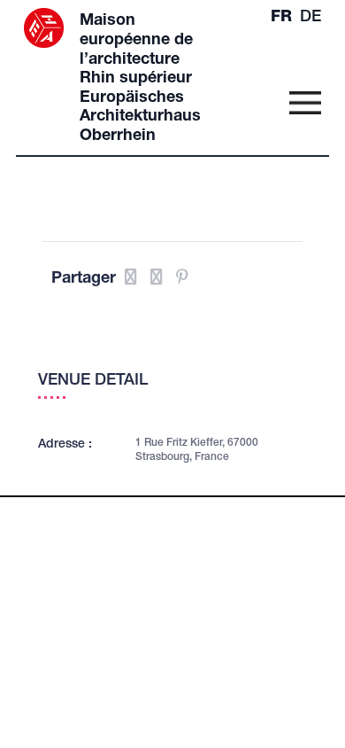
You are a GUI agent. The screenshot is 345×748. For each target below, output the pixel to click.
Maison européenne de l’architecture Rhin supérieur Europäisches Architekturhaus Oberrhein (140, 78)
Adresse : (65, 445)
